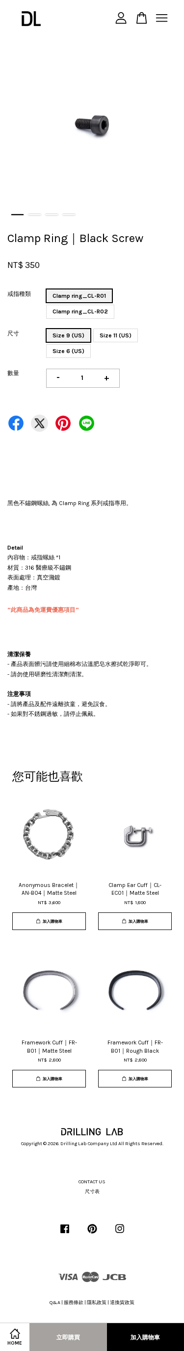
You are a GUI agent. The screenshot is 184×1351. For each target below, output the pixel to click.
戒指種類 (19, 293)
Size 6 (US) (68, 351)
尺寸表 (92, 1192)
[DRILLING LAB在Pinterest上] (92, 1234)
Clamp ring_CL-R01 (79, 295)
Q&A (55, 1303)
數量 (13, 373)
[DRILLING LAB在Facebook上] (65, 1234)
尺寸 (13, 333)
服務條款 (73, 1303)
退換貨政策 (122, 1303)
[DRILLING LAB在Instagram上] (120, 1234)
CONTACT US (92, 1182)
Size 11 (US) (115, 335)
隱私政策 (96, 1303)
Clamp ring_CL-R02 (80, 311)
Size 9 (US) (68, 335)
